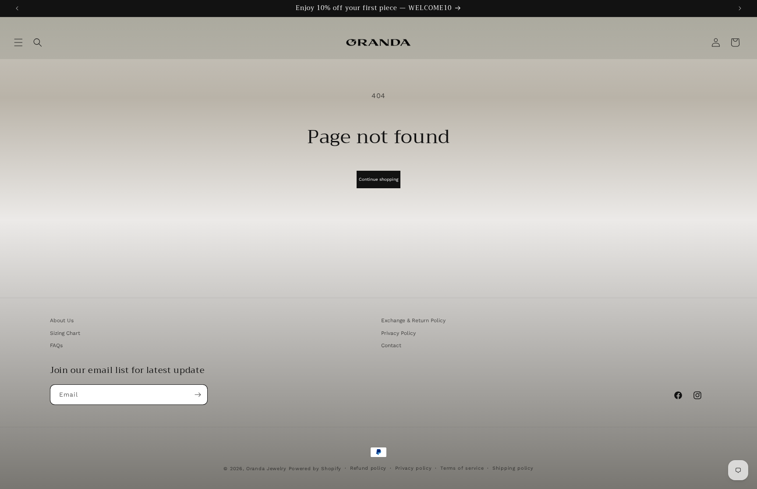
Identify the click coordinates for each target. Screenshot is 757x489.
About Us (62, 320)
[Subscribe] (197, 394)
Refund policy (368, 468)
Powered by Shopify (315, 468)
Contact (391, 345)
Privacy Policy (398, 333)
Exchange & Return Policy (413, 320)
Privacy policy (413, 468)
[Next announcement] (740, 8)
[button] (18, 42)
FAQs (56, 345)
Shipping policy (513, 468)
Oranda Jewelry (266, 468)
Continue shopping (378, 179)
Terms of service (462, 468)
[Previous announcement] (17, 8)
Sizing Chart (65, 333)
